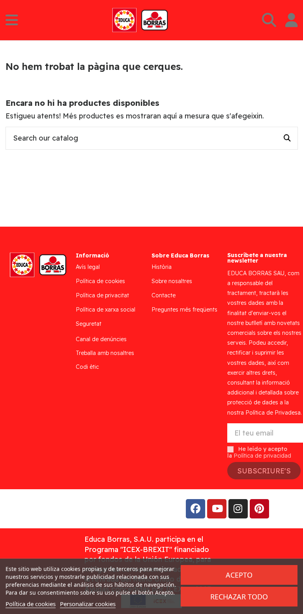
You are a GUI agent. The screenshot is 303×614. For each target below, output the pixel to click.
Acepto (239, 575)
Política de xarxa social (105, 309)
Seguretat (88, 323)
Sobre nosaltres (172, 281)
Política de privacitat (102, 295)
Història (162, 266)
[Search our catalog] (287, 138)
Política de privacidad (262, 455)
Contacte (164, 295)
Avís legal (88, 266)
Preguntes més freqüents (184, 309)
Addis (69, 508)
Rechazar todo (239, 596)
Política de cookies (100, 281)
